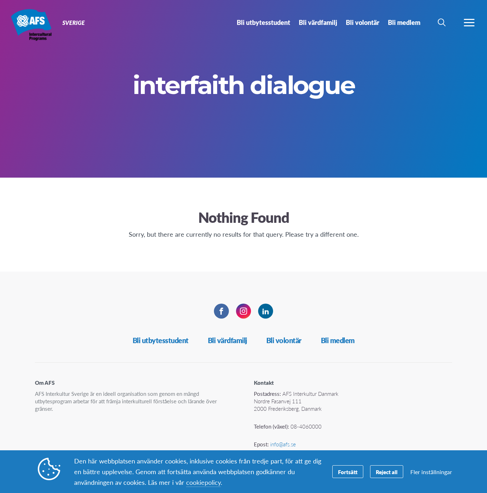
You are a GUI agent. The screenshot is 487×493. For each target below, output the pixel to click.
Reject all (387, 472)
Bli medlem (338, 340)
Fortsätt (348, 472)
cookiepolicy (203, 482)
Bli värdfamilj (227, 340)
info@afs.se (283, 444)
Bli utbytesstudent (161, 340)
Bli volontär (284, 340)
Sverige (31, 24)
